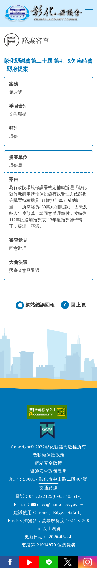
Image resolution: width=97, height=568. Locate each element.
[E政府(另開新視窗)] (49, 430)
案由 (13, 179)
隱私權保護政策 (49, 455)
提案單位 (18, 157)
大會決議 (18, 262)
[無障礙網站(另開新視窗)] (48, 412)
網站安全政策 (48, 463)
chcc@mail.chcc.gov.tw (60, 504)
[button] (89, 12)
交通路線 (48, 487)
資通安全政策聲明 (48, 471)
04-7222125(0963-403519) (55, 496)
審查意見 (18, 240)
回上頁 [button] (79, 305)
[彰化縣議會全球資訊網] (43, 13)
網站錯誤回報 (40, 305)
